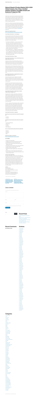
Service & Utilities (8, 373)
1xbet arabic (7, 317)
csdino (6, 334)
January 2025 (21, 239)
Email (15, 199)
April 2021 (21, 281)
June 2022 (21, 271)
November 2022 (21, 266)
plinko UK (7, 365)
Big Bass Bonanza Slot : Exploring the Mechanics (24, 217)
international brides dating (9, 344)
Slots (6, 374)
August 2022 (21, 269)
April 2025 (21, 236)
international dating (8, 345)
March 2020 (21, 292)
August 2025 (21, 232)
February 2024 (21, 251)
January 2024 (21, 252)
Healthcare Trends (8, 342)
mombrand (7, 349)
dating (6, 335)
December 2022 (21, 265)
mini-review (7, 347)
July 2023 (21, 258)
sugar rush (7, 377)
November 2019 (21, 296)
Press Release (14, 176)
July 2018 (21, 310)
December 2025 (21, 228)
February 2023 (21, 263)
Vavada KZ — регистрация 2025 (23, 218)
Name (6, 199)
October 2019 (21, 297)
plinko (6, 364)
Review (7, 369)
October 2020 (21, 286)
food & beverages (8, 338)
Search (6, 212)
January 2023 (21, 264)
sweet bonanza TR (8, 379)
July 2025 (21, 233)
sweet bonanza (7, 378)
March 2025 (21, 237)
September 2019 (21, 298)
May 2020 (21, 290)
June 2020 (21, 289)
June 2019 (21, 301)
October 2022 (21, 267)
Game (6, 341)
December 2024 (21, 240)
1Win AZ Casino (8, 315)
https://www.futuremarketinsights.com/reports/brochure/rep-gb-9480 (13, 32)
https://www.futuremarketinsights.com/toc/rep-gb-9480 (12, 136)
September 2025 (21, 231)
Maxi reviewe (7, 346)
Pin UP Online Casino (8, 363)
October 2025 (21, 230)
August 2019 (21, 299)
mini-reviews (7, 348)
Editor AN (7, 176)
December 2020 (21, 284)
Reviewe (7, 370)
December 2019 (21, 295)
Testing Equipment (8, 381)
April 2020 (21, 291)
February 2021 (21, 283)
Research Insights (8, 367)
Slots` (6, 375)
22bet (6, 320)
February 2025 (21, 238)
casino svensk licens (8, 331)
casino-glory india (8, 332)
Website (6, 202)
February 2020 (21, 293)
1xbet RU (7, 318)
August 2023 (21, 257)
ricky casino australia (8, 372)
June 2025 (21, 234)
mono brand (7, 350)
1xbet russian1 (7, 319)
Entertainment (7, 336)
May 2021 (21, 280)
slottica (7, 376)
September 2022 (21, 268)
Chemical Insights (8, 333)
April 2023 (21, 261)
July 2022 (21, 270)
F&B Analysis (7, 337)
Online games (7, 361)
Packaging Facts (8, 362)
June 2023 (21, 259)
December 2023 (21, 253)
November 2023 (21, 254)
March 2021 (21, 282)
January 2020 (21, 294)
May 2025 (21, 235)
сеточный (7, 390)
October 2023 (21, 255)
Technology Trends (8, 380)
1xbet (6, 316)
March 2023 (21, 262)
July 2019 (21, 300)
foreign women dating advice (9, 339)
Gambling (7, 340)
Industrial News (8, 343)
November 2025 (21, 229)
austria (6, 321)
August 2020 (21, 288)
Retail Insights (7, 368)
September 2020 (21, 287)
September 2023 (21, 256)
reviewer (7, 371)
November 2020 (21, 285)
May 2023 (21, 260)
